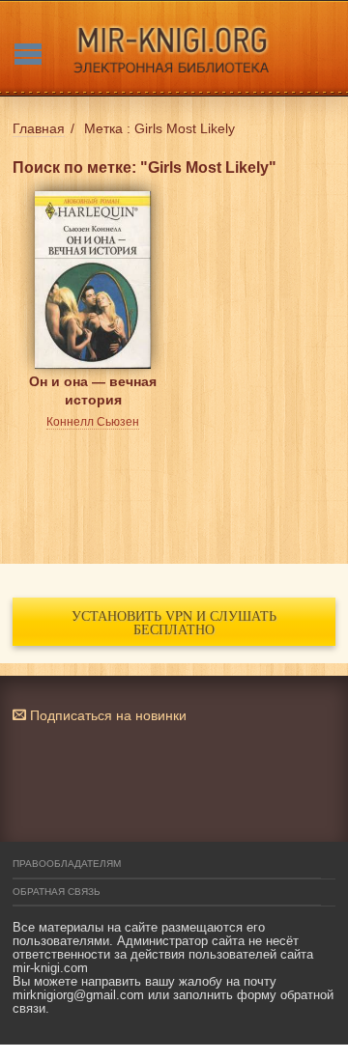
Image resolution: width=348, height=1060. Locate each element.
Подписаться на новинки (106, 715)
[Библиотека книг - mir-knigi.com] (174, 48)
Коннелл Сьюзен (92, 422)
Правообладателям (67, 863)
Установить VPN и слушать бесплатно (174, 622)
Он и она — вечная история (93, 390)
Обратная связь (57, 891)
